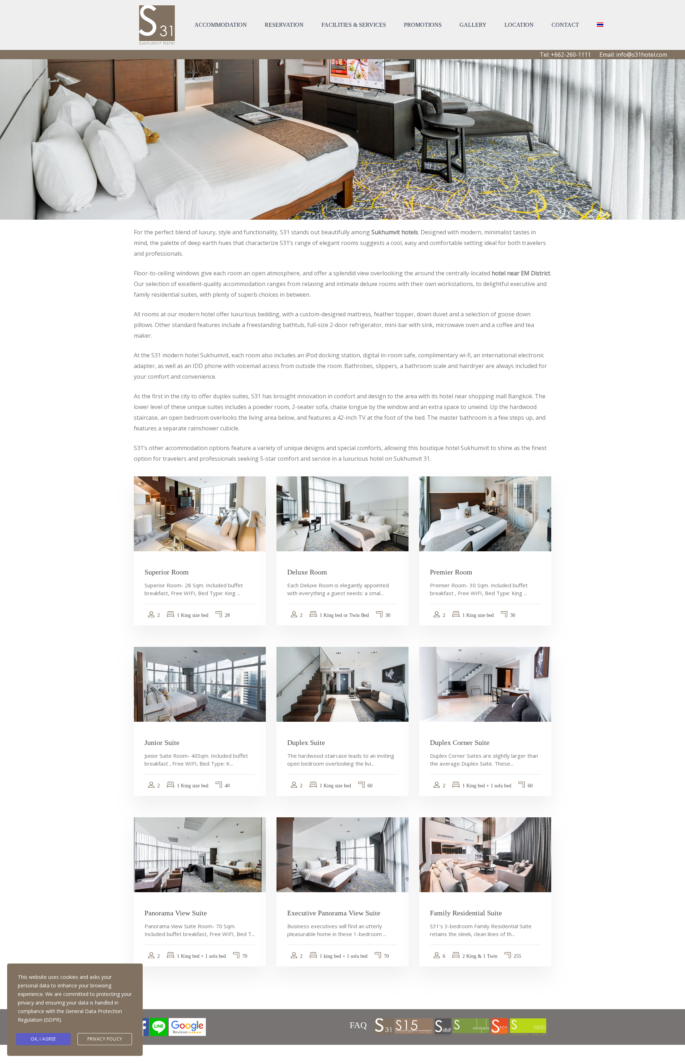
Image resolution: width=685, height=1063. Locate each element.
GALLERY (473, 25)
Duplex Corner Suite (459, 742)
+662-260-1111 (571, 54)
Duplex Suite (306, 742)
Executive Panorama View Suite (333, 913)
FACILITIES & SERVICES (353, 25)
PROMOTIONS (423, 25)
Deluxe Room (307, 572)
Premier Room (451, 572)
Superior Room (166, 572)
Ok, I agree (43, 1039)
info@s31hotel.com (641, 54)
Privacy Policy (104, 1039)
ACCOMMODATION (220, 25)
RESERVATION (284, 25)
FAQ (358, 1025)
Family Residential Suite (466, 913)
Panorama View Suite (175, 913)
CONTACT (565, 25)
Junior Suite (161, 742)
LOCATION (519, 25)
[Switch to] (600, 25)
